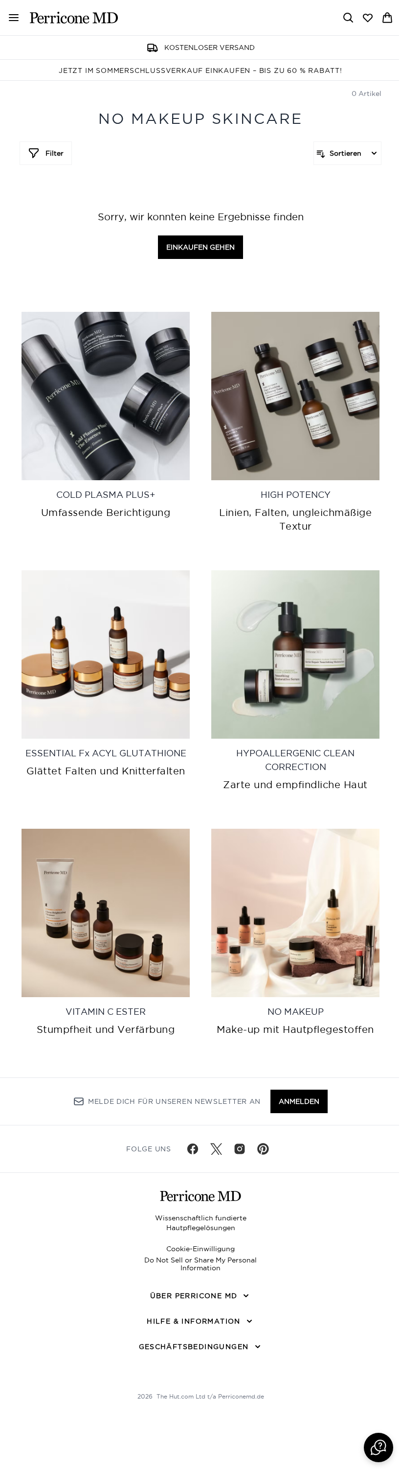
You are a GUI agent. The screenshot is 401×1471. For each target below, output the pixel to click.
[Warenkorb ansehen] (387, 17)
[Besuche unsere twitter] (216, 1149)
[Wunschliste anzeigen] (368, 17)
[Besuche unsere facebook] (192, 1149)
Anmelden (299, 1101)
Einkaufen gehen (200, 247)
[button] (378, 1447)
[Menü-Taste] (10, 17)
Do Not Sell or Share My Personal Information (200, 1264)
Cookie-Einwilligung (200, 1249)
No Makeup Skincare (200, 119)
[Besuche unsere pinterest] (263, 1149)
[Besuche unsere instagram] (239, 1149)
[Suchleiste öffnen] (348, 17)
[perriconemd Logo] (73, 17)
